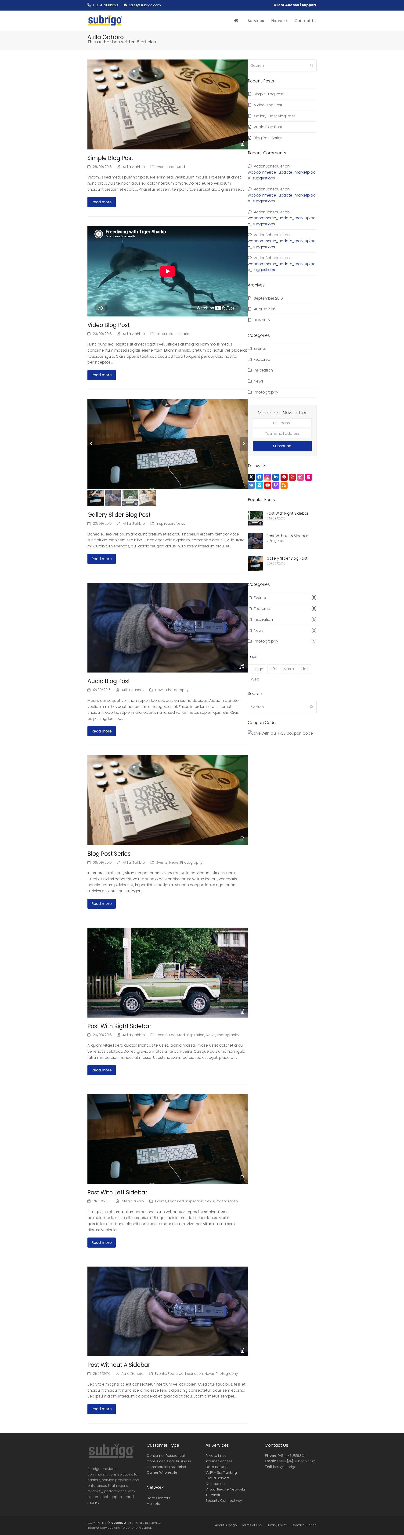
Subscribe (282, 446)
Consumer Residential (166, 1455)
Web (255, 679)
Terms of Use (252, 1525)
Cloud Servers (218, 1478)
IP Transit (213, 1494)
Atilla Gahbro (134, 166)
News (180, 523)
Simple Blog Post (110, 158)
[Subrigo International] (110, 1457)
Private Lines (216, 1455)
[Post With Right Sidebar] (167, 972)
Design (257, 669)
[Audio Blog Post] (167, 627)
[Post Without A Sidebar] (167, 1311)
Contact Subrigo (304, 1525)
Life (273, 669)
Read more (101, 202)
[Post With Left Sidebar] (167, 1138)
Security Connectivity (224, 1500)
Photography (177, 690)
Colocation (215, 1483)
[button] (91, 444)
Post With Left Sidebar (117, 1192)
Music (289, 669)
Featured (177, 166)
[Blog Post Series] (167, 800)
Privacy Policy (277, 1525)
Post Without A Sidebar (118, 1365)
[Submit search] (311, 65)
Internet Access (219, 1461)
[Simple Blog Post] (167, 104)
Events (162, 166)
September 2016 (268, 298)
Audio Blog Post (108, 681)
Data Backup (217, 1466)
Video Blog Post (108, 325)
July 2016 (262, 320)
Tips (304, 669)
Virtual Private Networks (226, 1489)
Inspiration (182, 333)
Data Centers (158, 1497)
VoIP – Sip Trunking (221, 1472)
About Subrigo (226, 1525)
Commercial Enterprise (166, 1466)
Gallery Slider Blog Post (119, 515)
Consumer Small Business (169, 1461)
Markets (153, 1503)
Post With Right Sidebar (119, 1026)
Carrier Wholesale (162, 1472)
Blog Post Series (108, 854)
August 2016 (264, 309)
